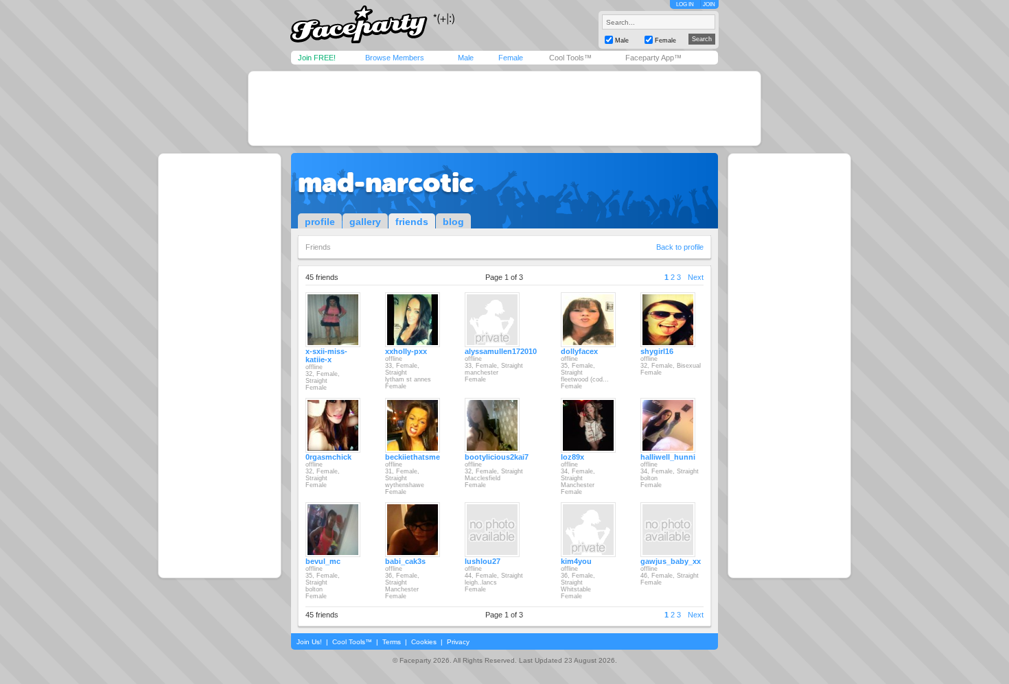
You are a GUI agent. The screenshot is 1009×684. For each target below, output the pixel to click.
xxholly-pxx (406, 351)
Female (510, 58)
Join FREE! (317, 58)
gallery (365, 221)
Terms (391, 642)
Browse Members (394, 58)
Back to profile (680, 247)
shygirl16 (656, 351)
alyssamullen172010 (501, 351)
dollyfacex (579, 351)
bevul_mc (322, 561)
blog (453, 221)
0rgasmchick (328, 457)
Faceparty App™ (653, 58)
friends (411, 221)
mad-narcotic (386, 182)
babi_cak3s (405, 561)
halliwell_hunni (667, 457)
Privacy (458, 642)
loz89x (572, 457)
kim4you (576, 561)
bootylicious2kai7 (497, 457)
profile (320, 221)
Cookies (424, 642)
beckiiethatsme (412, 457)
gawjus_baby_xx (670, 561)
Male (466, 58)
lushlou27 (482, 561)
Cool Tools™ (570, 58)
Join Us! (309, 642)
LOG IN (685, 4)
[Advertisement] (504, 108)
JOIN (709, 4)
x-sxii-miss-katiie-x (326, 355)
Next (696, 277)
